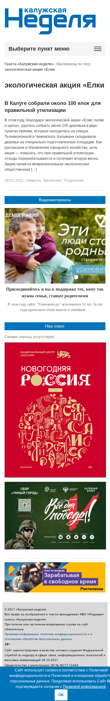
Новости (33, 180)
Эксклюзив (52, 180)
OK (61, 695)
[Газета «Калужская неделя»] (50, 31)
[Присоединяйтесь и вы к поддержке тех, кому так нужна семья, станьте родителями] (55, 246)
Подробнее (74, 180)
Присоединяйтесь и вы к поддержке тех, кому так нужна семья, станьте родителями (55, 292)
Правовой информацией (84, 687)
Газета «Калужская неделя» (29, 64)
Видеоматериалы (55, 200)
